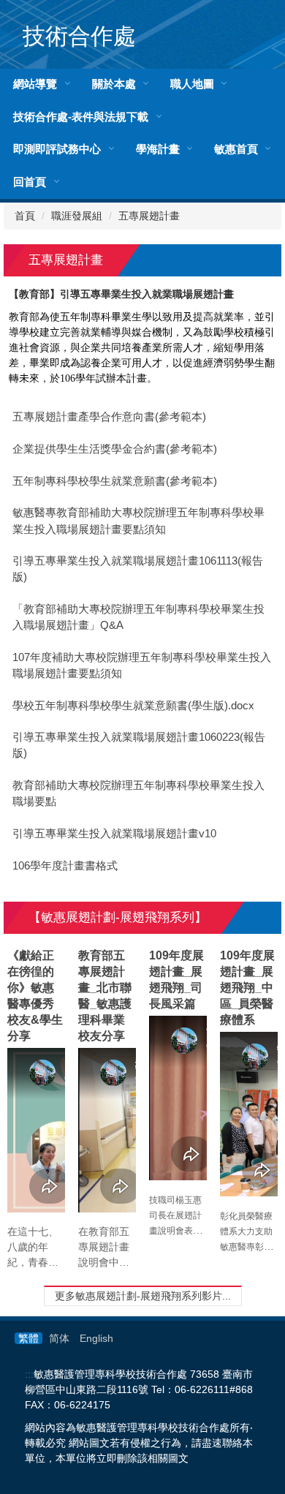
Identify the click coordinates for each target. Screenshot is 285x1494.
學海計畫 (158, 149)
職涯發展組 (76, 216)
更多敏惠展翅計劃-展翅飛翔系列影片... (143, 1296)
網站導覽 (35, 84)
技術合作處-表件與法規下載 (80, 116)
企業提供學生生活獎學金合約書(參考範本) (114, 449)
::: (29, 1374)
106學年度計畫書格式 (65, 866)
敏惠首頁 (236, 149)
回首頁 (29, 182)
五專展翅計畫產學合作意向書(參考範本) (109, 417)
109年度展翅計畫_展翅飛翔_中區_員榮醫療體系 (247, 987)
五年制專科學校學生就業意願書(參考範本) (114, 481)
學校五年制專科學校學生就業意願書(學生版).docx (133, 706)
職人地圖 (192, 84)
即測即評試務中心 (57, 149)
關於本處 (114, 84)
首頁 (25, 216)
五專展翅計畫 (149, 216)
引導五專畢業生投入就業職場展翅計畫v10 (114, 834)
